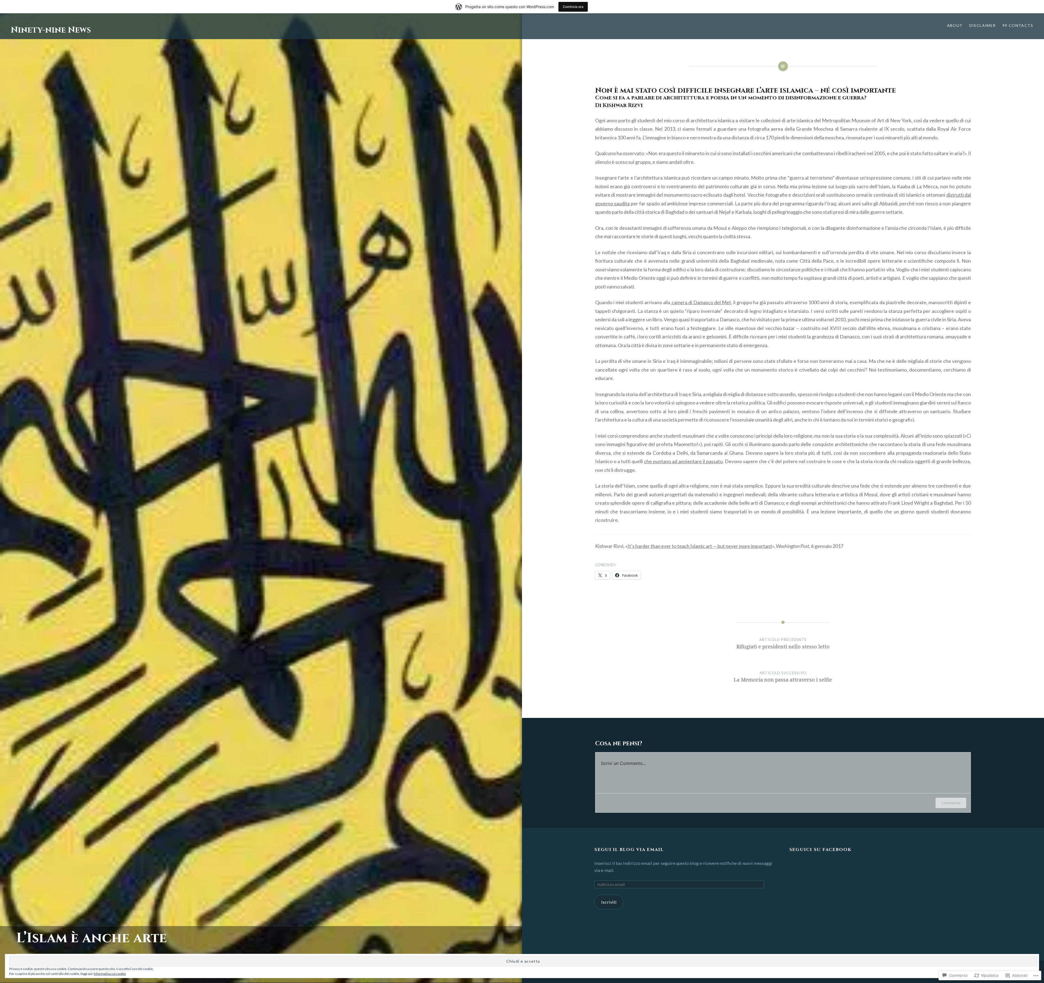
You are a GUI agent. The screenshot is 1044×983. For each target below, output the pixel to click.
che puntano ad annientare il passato (683, 461)
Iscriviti (609, 902)
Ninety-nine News (51, 30)
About (955, 25)
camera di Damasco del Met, (701, 302)
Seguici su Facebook (820, 850)
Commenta (951, 802)
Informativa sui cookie (110, 974)
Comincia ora (573, 7)
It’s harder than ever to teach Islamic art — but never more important (699, 546)
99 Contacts (1017, 25)
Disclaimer (982, 25)
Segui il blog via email (628, 850)
